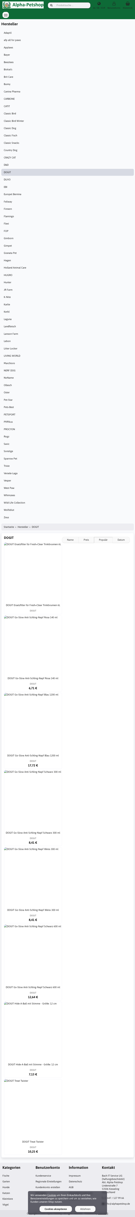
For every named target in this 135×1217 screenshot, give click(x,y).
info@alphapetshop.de (117, 1203)
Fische (5, 1175)
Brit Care (8, 76)
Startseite (9, 526)
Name (70, 539)
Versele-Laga (10, 473)
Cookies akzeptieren (56, 1209)
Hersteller (23, 526)
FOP (6, 231)
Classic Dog (10, 128)
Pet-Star (8, 399)
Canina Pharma (12, 91)
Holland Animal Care (15, 267)
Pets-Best (9, 407)
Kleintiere (7, 1198)
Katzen (6, 1193)
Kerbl (7, 311)
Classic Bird (10, 113)
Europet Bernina (12, 194)
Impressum (75, 1175)
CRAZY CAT (10, 157)
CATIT (7, 106)
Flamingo (9, 216)
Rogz (6, 436)
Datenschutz (75, 1181)
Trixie (7, 465)
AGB (71, 1187)
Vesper (7, 480)
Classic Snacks (11, 142)
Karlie (7, 304)
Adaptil (8, 32)
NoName (9, 377)
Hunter (7, 282)
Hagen (7, 260)
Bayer (7, 54)
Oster (7, 392)
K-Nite (7, 297)
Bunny (7, 84)
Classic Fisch (10, 135)
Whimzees (9, 495)
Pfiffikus (8, 421)
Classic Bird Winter (14, 120)
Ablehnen (85, 1209)
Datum (121, 539)
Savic (6, 443)
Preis (86, 539)
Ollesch (8, 385)
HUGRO (8, 275)
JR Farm (8, 289)
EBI (5, 187)
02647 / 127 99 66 (114, 1198)
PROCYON (9, 429)
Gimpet (8, 245)
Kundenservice (43, 1175)
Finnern (8, 208)
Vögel (5, 1204)
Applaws (8, 47)
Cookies (51, 1195)
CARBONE (9, 98)
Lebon (7, 341)
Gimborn (8, 238)
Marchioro (9, 363)
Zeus (6, 517)
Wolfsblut (9, 509)
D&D (6, 164)
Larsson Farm (11, 333)
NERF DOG (9, 370)
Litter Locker (10, 348)
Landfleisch (10, 326)
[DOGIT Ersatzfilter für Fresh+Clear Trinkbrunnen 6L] (33, 572)
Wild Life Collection (14, 502)
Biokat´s (8, 69)
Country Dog (10, 150)
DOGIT (7, 172)
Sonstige (8, 451)
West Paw (9, 488)
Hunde (6, 1187)
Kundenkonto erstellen (48, 1187)
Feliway (8, 201)
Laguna (8, 319)
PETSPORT (9, 414)
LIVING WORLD (12, 355)
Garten (6, 1181)
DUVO (7, 179)
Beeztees (9, 62)
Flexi (6, 223)
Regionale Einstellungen (48, 1181)
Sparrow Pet (10, 458)
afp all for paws (12, 40)
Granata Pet (10, 253)
